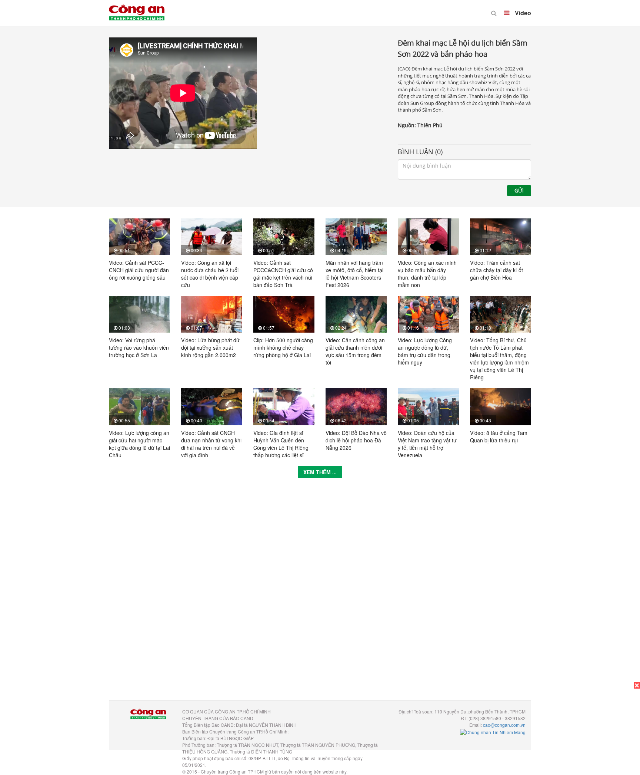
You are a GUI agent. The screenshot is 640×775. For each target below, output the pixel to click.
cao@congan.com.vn (504, 725)
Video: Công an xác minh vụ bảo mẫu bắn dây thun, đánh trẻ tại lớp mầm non (427, 273)
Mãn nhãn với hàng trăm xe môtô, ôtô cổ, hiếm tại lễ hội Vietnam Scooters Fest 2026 (354, 273)
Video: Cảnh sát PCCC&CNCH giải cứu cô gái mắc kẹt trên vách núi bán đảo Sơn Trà (283, 273)
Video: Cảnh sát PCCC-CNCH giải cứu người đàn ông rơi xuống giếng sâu (139, 270)
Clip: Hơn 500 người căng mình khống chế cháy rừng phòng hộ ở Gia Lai (283, 347)
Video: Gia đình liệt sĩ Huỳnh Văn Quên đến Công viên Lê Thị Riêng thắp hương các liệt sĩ (281, 444)
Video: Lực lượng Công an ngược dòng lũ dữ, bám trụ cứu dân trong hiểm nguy (425, 351)
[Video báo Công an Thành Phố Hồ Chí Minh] (136, 7)
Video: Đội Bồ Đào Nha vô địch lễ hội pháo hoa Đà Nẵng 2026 (356, 440)
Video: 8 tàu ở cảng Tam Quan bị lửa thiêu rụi (498, 436)
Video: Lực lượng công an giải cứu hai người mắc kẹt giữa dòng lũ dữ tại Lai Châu (139, 444)
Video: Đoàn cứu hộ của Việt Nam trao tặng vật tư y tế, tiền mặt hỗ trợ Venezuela (427, 444)
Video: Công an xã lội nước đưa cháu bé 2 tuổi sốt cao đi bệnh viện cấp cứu (210, 273)
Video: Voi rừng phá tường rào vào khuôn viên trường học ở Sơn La (139, 347)
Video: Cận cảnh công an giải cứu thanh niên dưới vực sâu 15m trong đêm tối (355, 351)
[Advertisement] (320, 594)
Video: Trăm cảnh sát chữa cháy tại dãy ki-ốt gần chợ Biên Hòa (496, 270)
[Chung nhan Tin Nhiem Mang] (493, 731)
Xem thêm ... (320, 472)
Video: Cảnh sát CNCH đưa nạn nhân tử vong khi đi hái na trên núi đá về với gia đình (211, 444)
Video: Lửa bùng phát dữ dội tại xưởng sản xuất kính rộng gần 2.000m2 (210, 347)
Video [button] (522, 13)
